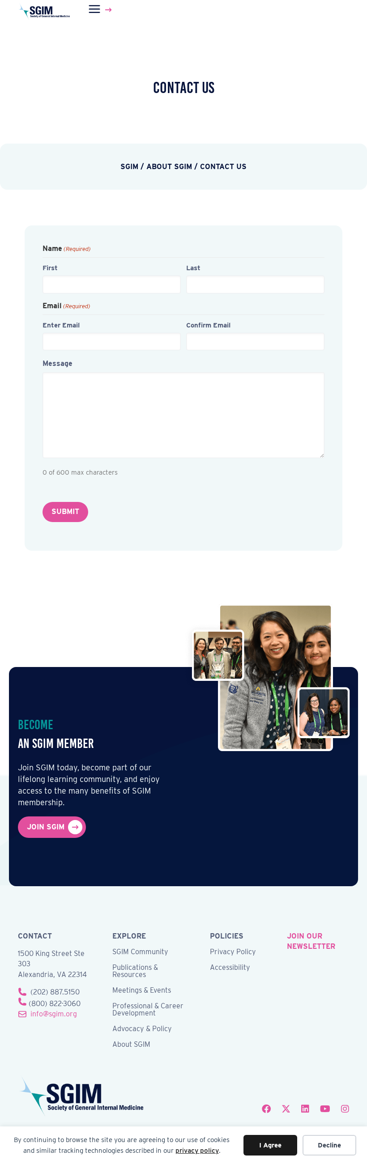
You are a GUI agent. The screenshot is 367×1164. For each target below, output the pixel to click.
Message (58, 363)
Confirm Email (208, 325)
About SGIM (131, 1045)
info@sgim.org (53, 1014)
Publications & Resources (135, 971)
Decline (329, 1145)
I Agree (270, 1145)
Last (193, 268)
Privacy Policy (233, 952)
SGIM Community (140, 952)
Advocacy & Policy (142, 1029)
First (50, 268)
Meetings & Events (141, 990)
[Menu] (101, 10)
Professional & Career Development (148, 1010)
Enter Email (61, 325)
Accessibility (230, 968)
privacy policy (197, 1151)
